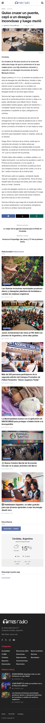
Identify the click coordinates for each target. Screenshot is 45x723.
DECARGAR (6, 578)
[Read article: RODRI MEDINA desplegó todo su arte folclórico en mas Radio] (6, 676)
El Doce (18, 77)
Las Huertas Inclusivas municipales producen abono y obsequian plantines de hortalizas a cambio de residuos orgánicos (22, 291)
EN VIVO (11, 714)
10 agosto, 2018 (28, 25)
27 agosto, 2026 (8, 297)
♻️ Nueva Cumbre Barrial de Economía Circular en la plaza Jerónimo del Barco (19, 464)
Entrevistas (20, 654)
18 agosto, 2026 (8, 513)
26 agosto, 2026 (8, 383)
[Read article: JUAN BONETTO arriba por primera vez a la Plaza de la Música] (6, 685)
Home (3, 9)
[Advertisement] (22, 596)
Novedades (35, 657)
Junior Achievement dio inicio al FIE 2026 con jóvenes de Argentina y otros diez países (22, 334)
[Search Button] (42, 2)
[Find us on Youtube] (14, 640)
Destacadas (6, 664)
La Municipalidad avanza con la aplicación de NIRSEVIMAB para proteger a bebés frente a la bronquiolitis (22, 421)
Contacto (20, 714)
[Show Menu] (3, 2)
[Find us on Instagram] (10, 640)
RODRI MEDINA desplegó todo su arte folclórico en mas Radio (26, 675)
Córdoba (9, 9)
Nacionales (20, 664)
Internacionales (22, 661)
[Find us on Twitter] (6, 640)
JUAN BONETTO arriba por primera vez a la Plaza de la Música (27, 684)
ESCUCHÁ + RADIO (11, 529)
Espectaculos (21, 657)
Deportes (5, 661)
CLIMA (4, 654)
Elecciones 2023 (22, 651)
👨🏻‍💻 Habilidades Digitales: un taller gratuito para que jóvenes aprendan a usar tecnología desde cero (22, 507)
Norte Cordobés (37, 651)
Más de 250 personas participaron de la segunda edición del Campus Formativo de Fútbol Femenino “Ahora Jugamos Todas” (21, 377)
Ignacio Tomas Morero (11, 25)
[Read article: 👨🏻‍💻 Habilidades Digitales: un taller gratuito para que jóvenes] (22, 487)
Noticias (34, 654)
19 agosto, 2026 (8, 469)
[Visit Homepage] (22, 3)
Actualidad (6, 651)
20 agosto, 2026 (8, 427)
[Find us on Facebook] (2, 640)
